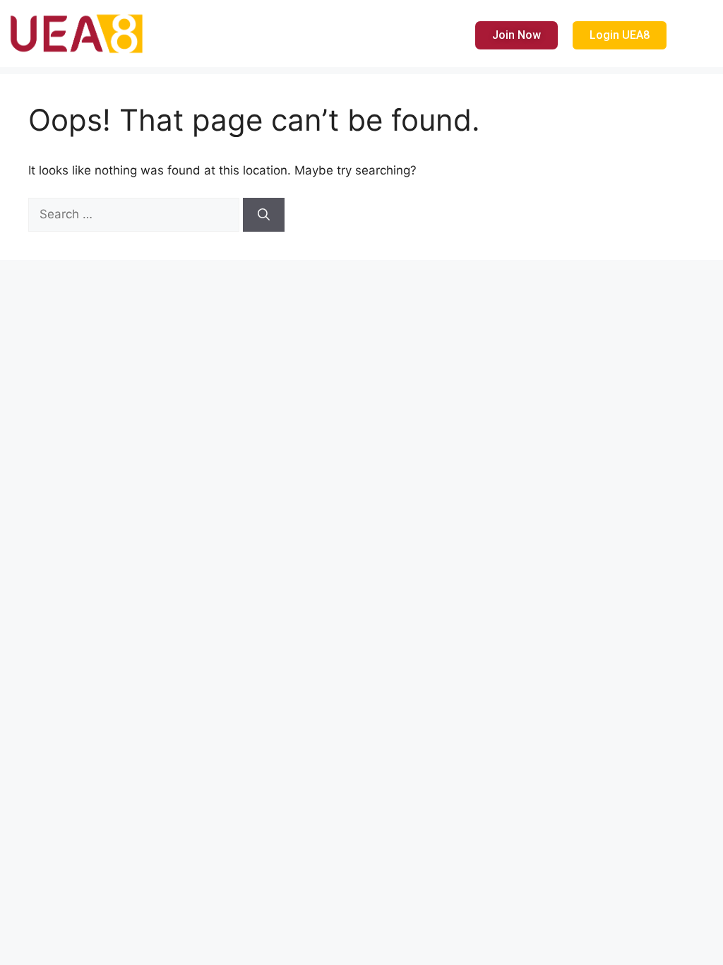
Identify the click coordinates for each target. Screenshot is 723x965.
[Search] (264, 215)
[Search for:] (135, 214)
